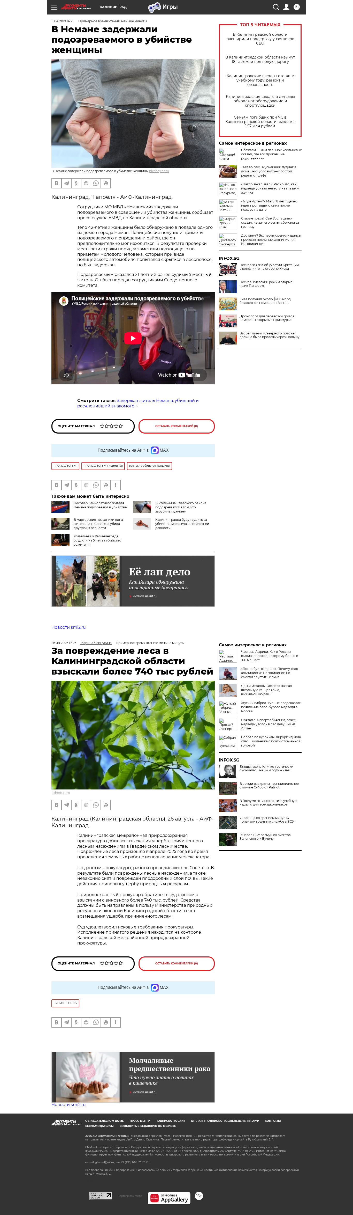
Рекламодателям (99, 1126)
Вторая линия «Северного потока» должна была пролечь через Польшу (270, 335)
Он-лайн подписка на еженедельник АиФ (225, 1121)
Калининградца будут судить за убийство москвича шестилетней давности (182, 524)
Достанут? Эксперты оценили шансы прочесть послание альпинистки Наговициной (271, 239)
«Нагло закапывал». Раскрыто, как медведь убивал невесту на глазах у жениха (270, 188)
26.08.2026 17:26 (63, 643)
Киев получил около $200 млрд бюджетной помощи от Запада (265, 301)
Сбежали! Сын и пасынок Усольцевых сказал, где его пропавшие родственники (271, 154)
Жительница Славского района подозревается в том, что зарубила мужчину (180, 507)
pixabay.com (159, 171)
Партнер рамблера (130, 1195)
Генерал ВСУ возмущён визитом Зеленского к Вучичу (265, 836)
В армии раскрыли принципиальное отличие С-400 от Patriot (269, 785)
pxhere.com (60, 793)
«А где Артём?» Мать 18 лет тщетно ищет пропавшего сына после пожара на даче (269, 205)
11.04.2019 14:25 (62, 21)
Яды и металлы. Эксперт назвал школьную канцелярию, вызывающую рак (266, 690)
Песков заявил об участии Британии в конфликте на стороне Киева (269, 266)
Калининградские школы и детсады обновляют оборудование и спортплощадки (260, 101)
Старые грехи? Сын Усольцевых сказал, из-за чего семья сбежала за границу (270, 222)
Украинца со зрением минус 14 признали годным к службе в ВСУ (267, 819)
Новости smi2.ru (68, 627)
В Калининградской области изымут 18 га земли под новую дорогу (260, 59)
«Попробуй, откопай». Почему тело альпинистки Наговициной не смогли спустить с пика (269, 673)
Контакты (273, 1121)
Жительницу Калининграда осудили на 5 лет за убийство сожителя (97, 540)
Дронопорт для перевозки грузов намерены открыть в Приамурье (267, 318)
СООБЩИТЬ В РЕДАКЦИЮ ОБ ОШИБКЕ (148, 1126)
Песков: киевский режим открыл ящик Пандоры (266, 284)
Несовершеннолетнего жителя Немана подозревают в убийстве (100, 505)
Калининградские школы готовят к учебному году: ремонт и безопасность (260, 80)
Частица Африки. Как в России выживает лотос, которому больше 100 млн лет (269, 656)
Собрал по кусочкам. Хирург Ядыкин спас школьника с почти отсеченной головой (271, 741)
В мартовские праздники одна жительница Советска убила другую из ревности (98, 524)
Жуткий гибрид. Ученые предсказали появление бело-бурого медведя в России (271, 707)
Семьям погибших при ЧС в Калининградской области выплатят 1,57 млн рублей (260, 121)
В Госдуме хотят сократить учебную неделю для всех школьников (268, 802)
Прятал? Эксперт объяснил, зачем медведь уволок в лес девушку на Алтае (268, 724)
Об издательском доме (104, 1121)
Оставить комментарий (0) (176, 426)
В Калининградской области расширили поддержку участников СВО (260, 39)
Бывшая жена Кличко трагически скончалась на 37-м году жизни (266, 768)
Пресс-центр (140, 1121)
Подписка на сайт (170, 1121)
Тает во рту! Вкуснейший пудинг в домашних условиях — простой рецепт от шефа (268, 171)
